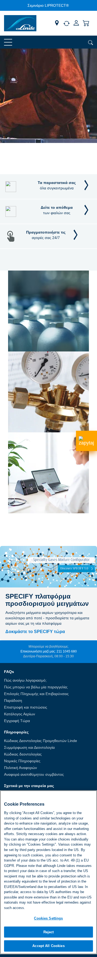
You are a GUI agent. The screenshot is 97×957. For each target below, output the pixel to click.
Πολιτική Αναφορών (20, 767)
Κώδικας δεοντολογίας (23, 754)
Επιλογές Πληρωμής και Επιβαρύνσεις (36, 694)
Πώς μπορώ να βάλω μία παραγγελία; (36, 687)
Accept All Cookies (48, 946)
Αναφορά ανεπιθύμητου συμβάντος (34, 774)
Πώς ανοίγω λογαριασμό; (25, 680)
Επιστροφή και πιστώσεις (25, 707)
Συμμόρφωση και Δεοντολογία (29, 747)
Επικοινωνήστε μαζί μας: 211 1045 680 (48, 651)
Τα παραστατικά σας (57, 185)
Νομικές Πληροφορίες (22, 761)
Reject (48, 932)
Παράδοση (13, 700)
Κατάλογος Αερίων (19, 714)
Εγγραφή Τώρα (17, 721)
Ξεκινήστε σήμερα (23, 156)
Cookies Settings (48, 918)
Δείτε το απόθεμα (57, 210)
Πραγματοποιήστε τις (45, 235)
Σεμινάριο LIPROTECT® (48, 5)
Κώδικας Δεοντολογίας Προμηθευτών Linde (40, 741)
